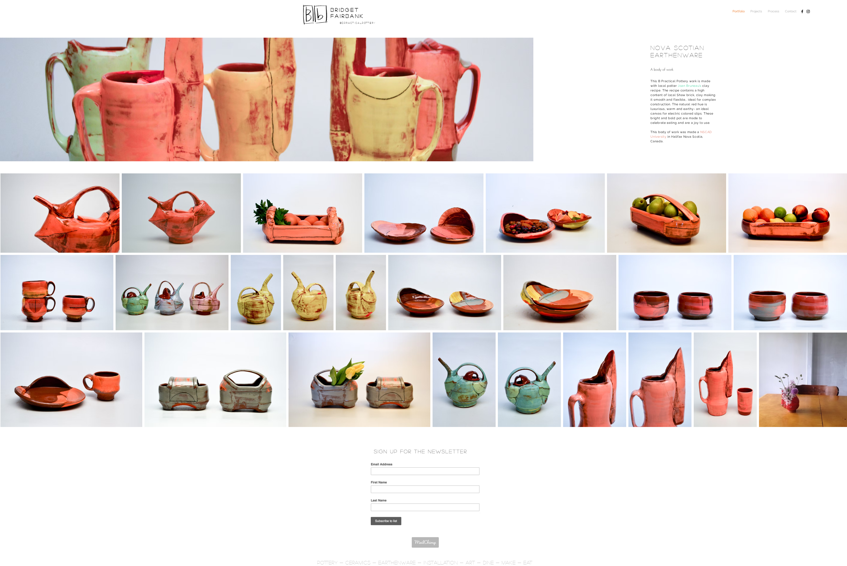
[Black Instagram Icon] (808, 11)
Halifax (677, 136)
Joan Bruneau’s (689, 85)
